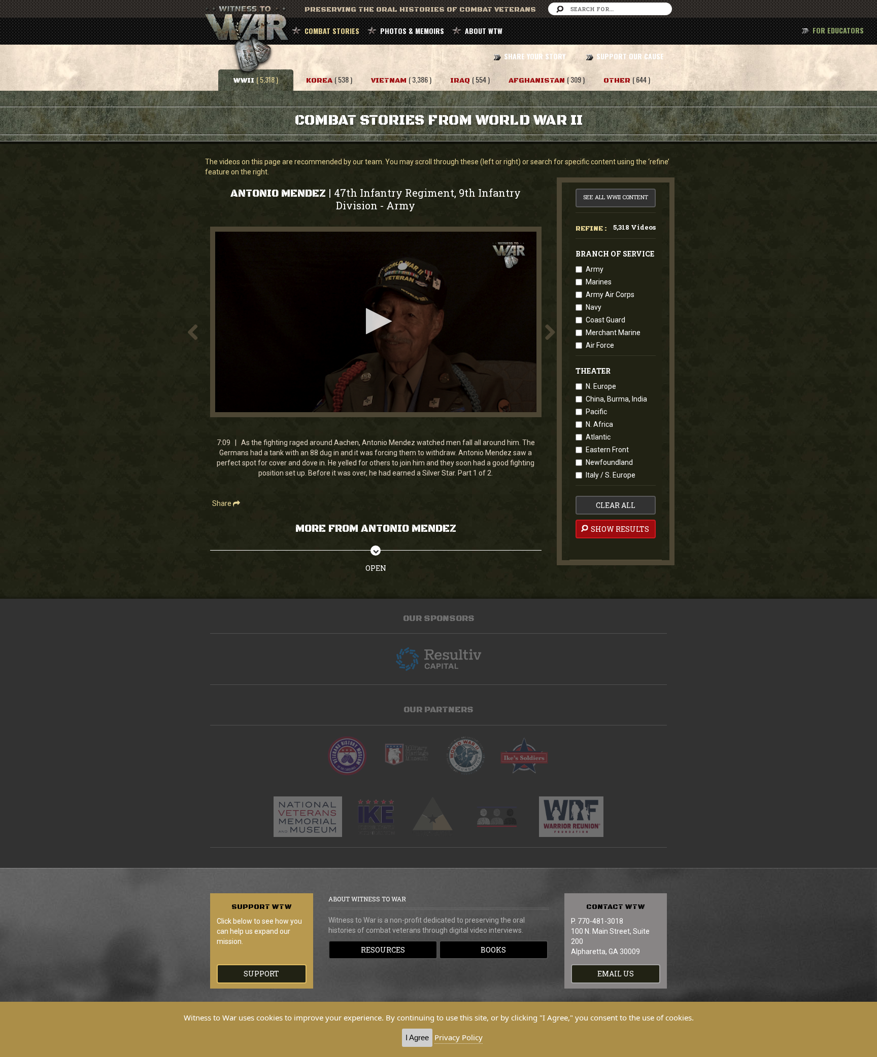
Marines (599, 282)
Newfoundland (609, 462)
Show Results (619, 529)
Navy (593, 307)
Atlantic (598, 437)
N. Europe (601, 386)
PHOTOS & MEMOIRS (412, 30)
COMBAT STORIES (332, 30)
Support (261, 973)
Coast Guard (605, 320)
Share (222, 503)
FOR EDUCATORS (838, 30)
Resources (383, 950)
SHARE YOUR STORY (534, 56)
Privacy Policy (458, 1037)
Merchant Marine (613, 333)
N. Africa (599, 424)
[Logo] (509, 255)
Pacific (596, 412)
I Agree (417, 1037)
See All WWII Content (615, 197)
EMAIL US (615, 973)
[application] (375, 322)
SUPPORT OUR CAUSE (630, 56)
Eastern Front (607, 450)
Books (493, 950)
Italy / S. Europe (610, 475)
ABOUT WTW (483, 30)
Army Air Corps (610, 294)
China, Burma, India (616, 399)
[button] (375, 321)
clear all (615, 505)
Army (594, 269)
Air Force (600, 345)
